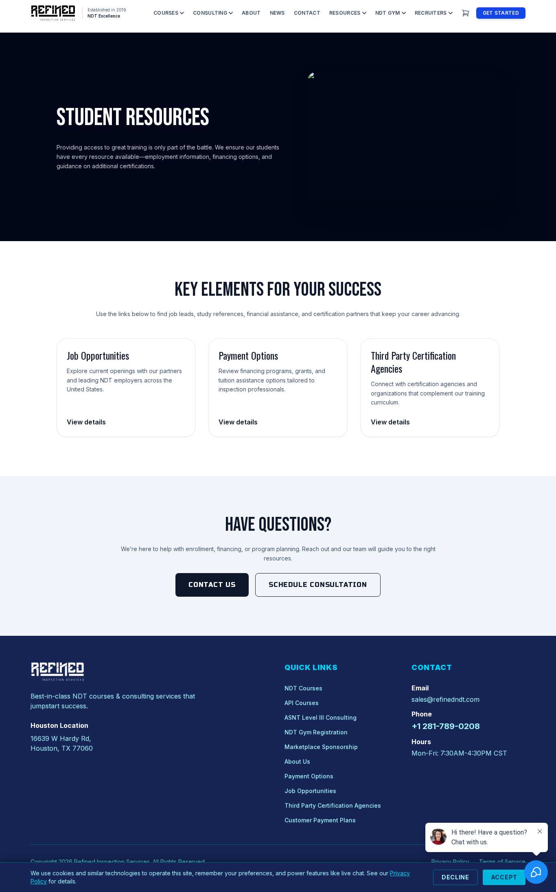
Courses (165, 13)
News (277, 13)
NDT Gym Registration (316, 732)
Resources (345, 13)
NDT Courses (303, 688)
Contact (307, 13)
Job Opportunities (310, 790)
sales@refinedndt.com (445, 699)
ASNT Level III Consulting (321, 717)
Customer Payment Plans (320, 820)
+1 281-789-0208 (446, 726)
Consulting (210, 13)
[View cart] (465, 13)
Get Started (501, 13)
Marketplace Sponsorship (321, 746)
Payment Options (309, 776)
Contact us (212, 585)
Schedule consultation (318, 585)
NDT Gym (387, 13)
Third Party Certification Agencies (333, 805)
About (251, 13)
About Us (297, 761)
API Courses (302, 702)
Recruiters (431, 13)
